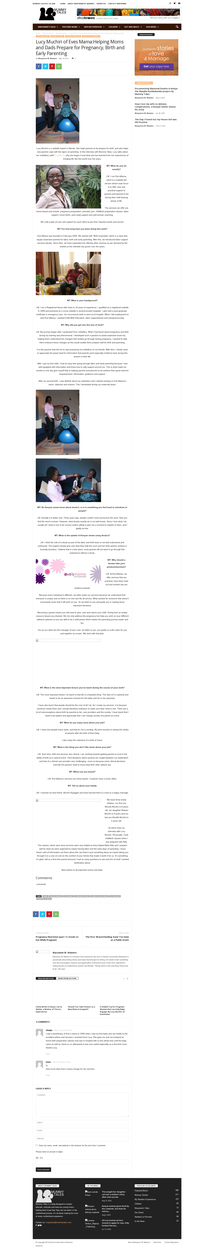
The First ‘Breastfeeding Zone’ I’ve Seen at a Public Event (107, 938)
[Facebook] (170, 3)
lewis (48, 1062)
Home (62, 3)
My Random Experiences (145, 1199)
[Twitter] (174, 3)
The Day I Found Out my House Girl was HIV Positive (156, 121)
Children (113, 27)
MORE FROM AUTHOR (67, 978)
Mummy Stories (61, 33)
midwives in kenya (44, 899)
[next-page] (127, 978)
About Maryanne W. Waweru (81, 3)
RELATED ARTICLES (46, 978)
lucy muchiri (115, 896)
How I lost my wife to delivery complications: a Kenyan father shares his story (155, 106)
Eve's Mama (68, 896)
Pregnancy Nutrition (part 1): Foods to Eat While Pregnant (57, 938)
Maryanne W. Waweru (47, 58)
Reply (48, 1054)
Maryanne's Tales (142, 1208)
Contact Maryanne (117, 3)
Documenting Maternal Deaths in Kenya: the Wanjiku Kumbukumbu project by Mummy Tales (156, 91)
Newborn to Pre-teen (143, 1217)
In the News (140, 1221)
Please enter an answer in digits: (49, 1152)
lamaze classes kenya (99, 896)
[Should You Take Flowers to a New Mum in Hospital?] (82, 994)
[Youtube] (179, 3)
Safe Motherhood (93, 27)
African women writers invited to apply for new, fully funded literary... (115, 1223)
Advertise (101, 3)
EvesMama (59, 155)
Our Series (151, 27)
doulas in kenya (56, 896)
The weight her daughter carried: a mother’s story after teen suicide (113, 1194)
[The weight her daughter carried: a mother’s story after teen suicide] (92, 1195)
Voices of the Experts (91, 36)
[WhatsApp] (59, 66)
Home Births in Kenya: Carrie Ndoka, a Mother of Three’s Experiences (49, 1009)
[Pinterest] (52, 66)
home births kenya (82, 896)
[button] (177, 27)
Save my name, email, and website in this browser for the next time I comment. (72, 1145)
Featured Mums (69, 27)
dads (45, 896)
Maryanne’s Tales (46, 27)
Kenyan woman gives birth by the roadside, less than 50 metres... (115, 1209)
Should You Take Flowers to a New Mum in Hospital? (81, 1008)
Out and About (131, 27)
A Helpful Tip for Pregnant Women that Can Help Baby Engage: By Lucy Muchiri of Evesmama (112, 1010)
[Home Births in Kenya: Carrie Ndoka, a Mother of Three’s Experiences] (50, 994)
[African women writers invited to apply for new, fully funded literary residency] (92, 1224)
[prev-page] (124, 978)
